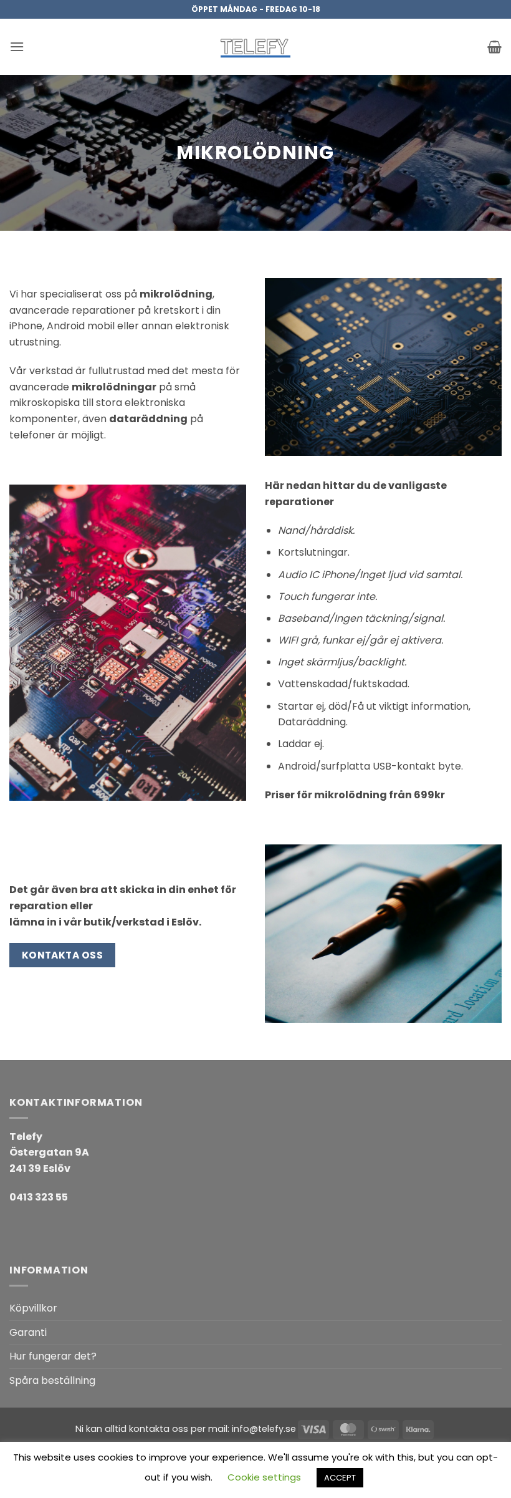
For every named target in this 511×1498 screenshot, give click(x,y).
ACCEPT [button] (340, 1478)
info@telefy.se (264, 1429)
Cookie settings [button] (264, 1477)
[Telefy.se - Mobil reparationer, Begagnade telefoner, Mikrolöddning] (255, 46)
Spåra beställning (52, 1380)
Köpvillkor (33, 1308)
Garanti (28, 1332)
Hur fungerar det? (53, 1356)
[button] (16, 46)
